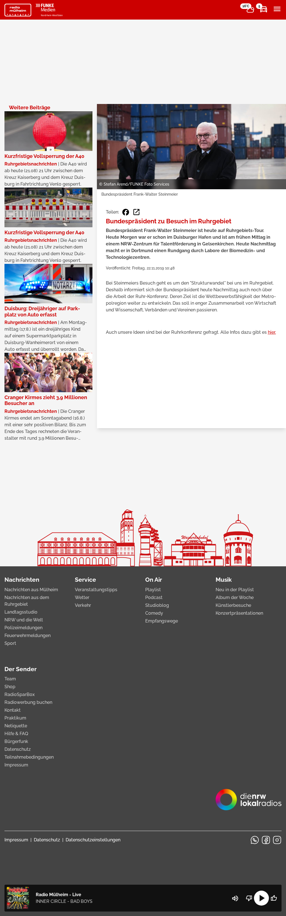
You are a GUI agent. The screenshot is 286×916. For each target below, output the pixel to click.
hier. (272, 332)
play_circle (261, 898)
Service (85, 579)
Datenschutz (17, 749)
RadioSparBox (19, 694)
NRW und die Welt (23, 619)
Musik (224, 579)
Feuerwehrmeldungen (27, 635)
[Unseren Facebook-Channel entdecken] (265, 839)
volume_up (235, 898)
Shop (9, 686)
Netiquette (15, 725)
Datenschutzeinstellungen (93, 839)
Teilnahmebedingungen (29, 757)
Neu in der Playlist (235, 589)
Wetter (82, 597)
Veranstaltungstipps (96, 589)
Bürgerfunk (16, 741)
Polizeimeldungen (23, 627)
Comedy (154, 613)
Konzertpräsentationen (239, 613)
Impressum (16, 765)
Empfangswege (161, 621)
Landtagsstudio (20, 612)
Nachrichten (21, 579)
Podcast (154, 597)
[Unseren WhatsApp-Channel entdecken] (254, 839)
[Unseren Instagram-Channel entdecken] (277, 839)
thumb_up (273, 898)
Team (10, 678)
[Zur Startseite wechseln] (17, 10)
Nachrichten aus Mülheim (31, 589)
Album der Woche (235, 597)
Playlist (153, 589)
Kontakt (12, 710)
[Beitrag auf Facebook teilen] (125, 212)
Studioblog (157, 605)
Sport (10, 643)
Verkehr (83, 605)
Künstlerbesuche (233, 605)
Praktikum (15, 718)
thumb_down (249, 898)
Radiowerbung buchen (28, 702)
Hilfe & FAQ (16, 733)
